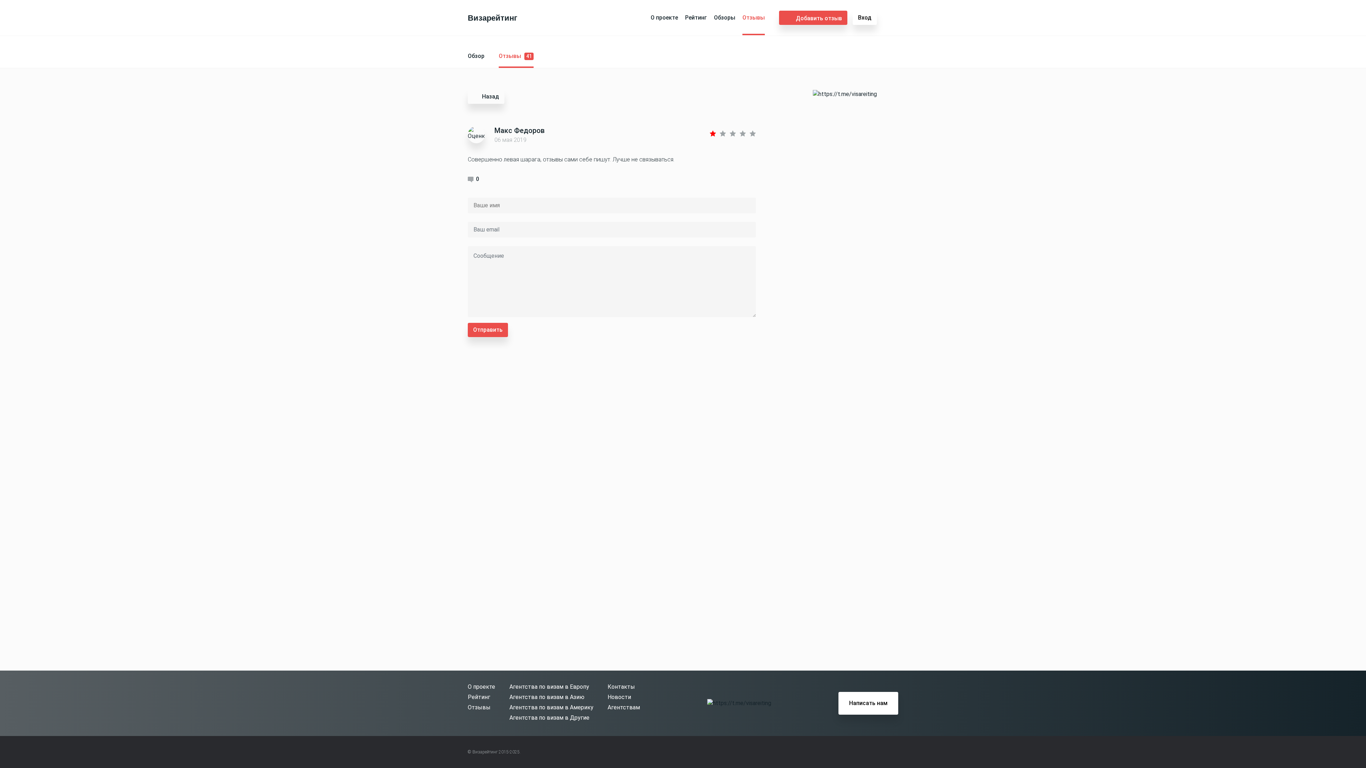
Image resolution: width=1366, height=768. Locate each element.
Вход (865, 17)
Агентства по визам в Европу (549, 686)
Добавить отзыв (819, 18)
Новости (619, 697)
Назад (490, 96)
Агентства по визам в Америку (551, 707)
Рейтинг (696, 17)
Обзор (476, 56)
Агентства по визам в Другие (549, 717)
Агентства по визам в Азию (546, 697)
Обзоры (724, 17)
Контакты (621, 686)
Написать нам (868, 703)
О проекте (664, 17)
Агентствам (624, 707)
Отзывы (753, 17)
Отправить (488, 329)
